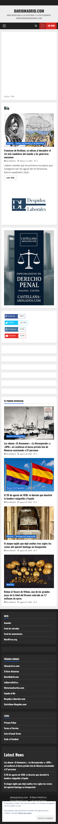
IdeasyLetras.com (11, 665)
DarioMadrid (11, 161)
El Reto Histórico (11, 671)
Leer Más (11, 178)
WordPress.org (10, 639)
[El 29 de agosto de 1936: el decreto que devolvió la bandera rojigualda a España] (29, 474)
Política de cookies (25, 813)
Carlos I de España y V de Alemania (30, 143)
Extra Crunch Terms (12, 733)
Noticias (10, 584)
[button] (4, 26)
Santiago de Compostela (25, 536)
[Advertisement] (29, 64)
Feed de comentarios (13, 633)
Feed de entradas (11, 628)
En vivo (51, 25)
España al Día (9, 693)
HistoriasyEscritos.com (14, 687)
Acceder (7, 623)
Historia (10, 143)
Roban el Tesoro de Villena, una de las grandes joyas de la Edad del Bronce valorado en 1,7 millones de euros (27, 595)
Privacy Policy (10, 722)
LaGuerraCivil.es (11, 682)
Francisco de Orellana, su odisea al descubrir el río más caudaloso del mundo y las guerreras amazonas (29, 130)
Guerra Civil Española (15, 436)
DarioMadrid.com (29, 11)
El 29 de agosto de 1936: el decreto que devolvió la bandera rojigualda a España (28, 496)
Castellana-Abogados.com (15, 704)
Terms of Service (11, 728)
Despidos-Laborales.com (14, 698)
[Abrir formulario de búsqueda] (36, 25)
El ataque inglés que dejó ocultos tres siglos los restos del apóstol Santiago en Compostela (27, 545)
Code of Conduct (11, 739)
